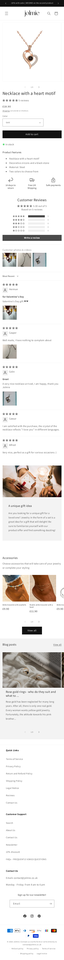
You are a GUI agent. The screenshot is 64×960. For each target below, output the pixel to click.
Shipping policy (27, 953)
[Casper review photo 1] (10, 351)
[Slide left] (25, 87)
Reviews (10, 795)
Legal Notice (12, 787)
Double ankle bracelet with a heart (41, 606)
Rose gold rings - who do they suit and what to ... (31, 694)
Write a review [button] (32, 237)
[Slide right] (39, 87)
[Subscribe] (50, 904)
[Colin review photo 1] (10, 398)
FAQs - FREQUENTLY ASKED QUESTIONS (26, 859)
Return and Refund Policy (19, 773)
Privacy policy (33, 948)
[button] (6, 13)
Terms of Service (14, 758)
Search (9, 822)
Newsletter (11, 844)
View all (32, 630)
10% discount (13, 851)
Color (5, 116)
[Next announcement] (58, 3)
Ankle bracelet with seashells (14, 605)
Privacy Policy (13, 766)
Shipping (6, 111)
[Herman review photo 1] (10, 312)
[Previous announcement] (6, 3)
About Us (10, 830)
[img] (10, 284)
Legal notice (42, 953)
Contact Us (11, 802)
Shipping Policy (14, 780)
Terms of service (49, 948)
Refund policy (18, 948)
